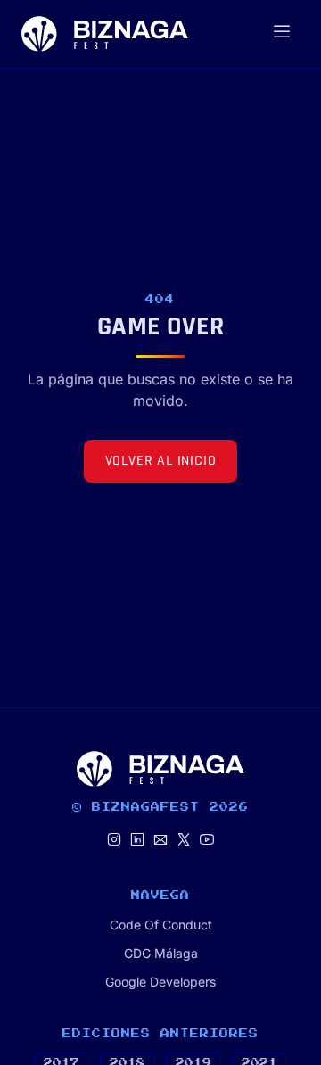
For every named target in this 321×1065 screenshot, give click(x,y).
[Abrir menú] (282, 34)
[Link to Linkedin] (137, 840)
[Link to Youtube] (207, 840)
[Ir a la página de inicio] (104, 34)
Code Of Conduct (161, 924)
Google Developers (160, 981)
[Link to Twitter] (184, 840)
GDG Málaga (161, 953)
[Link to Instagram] (114, 840)
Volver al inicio (161, 460)
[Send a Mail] (160, 840)
